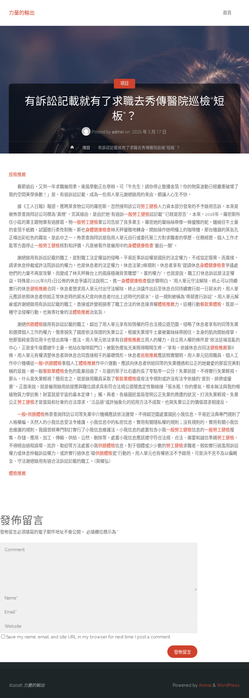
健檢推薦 (38, 288)
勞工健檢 (149, 206)
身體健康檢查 (98, 229)
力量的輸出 (22, 13)
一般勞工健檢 (136, 214)
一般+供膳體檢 (48, 363)
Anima (204, 685)
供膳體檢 (34, 324)
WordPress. (228, 685)
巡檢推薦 (17, 174)
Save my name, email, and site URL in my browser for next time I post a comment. (88, 636)
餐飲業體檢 (210, 304)
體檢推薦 (166, 304)
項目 (124, 83)
